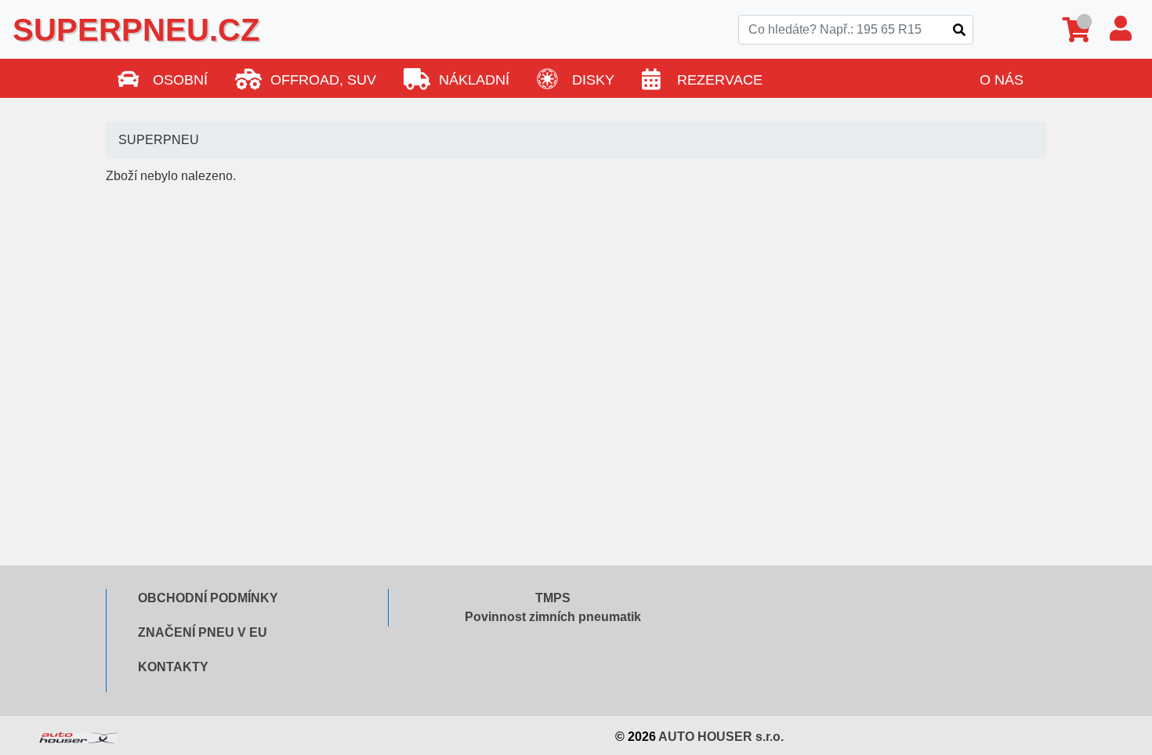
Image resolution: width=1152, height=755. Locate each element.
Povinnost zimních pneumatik (553, 616)
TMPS (553, 598)
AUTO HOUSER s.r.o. (721, 736)
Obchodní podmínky (208, 598)
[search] (959, 30)
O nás (1001, 80)
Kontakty (173, 667)
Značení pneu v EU (202, 632)
